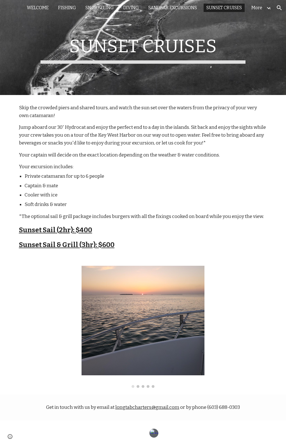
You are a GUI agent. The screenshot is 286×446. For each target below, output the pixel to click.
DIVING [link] (131, 7)
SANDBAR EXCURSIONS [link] (172, 7)
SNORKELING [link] (99, 7)
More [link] (256, 7)
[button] (279, 8)
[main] (143, 47)
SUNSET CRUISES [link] (224, 7)
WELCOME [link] (38, 7)
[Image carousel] (143, 327)
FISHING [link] (67, 7)
